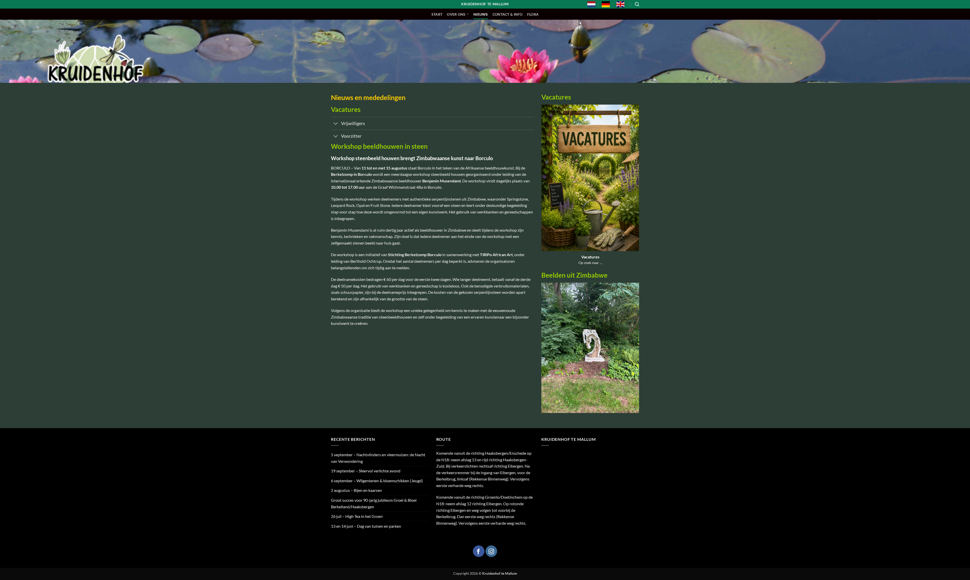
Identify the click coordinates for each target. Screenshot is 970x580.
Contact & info (508, 14)
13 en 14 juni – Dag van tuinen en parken (366, 526)
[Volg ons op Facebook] (478, 551)
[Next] (636, 351)
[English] (620, 4)
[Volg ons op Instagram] (491, 551)
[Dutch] (591, 4)
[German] (606, 4)
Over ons (456, 14)
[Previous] (544, 351)
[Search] (637, 4)
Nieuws (480, 14)
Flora (533, 14)
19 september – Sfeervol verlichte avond (365, 470)
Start (436, 14)
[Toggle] (336, 123)
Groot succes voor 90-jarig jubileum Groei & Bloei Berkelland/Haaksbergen (374, 503)
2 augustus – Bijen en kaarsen (356, 490)
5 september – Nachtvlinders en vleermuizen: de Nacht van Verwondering (378, 458)
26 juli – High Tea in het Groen (357, 516)
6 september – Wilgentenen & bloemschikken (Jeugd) (377, 480)
